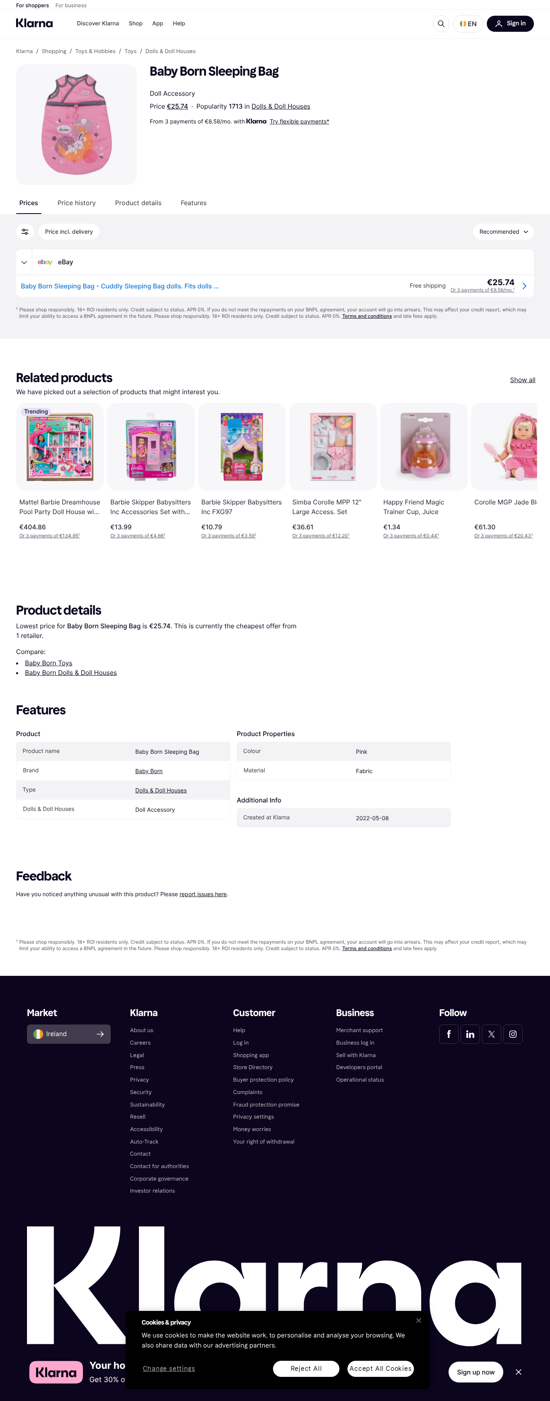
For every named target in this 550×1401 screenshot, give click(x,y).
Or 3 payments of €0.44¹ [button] (411, 536)
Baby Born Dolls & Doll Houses (71, 673)
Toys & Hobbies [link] (95, 51)
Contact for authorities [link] (159, 1166)
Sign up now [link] (476, 1372)
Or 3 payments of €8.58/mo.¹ (483, 290)
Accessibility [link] (146, 1129)
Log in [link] (241, 1042)
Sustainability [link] (147, 1104)
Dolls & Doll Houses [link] (170, 51)
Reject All (306, 1368)
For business (71, 5)
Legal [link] (137, 1055)
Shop (136, 23)
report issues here (203, 894)
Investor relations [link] (152, 1190)
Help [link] (239, 1030)
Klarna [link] (24, 51)
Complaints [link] (248, 1092)
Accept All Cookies (380, 1368)
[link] (449, 1034)
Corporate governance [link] (159, 1178)
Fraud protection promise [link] (266, 1104)
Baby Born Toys (48, 663)
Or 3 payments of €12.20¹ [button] (320, 536)
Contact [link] (140, 1153)
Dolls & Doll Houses (281, 106)
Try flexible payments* (299, 121)
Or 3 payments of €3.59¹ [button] (228, 536)
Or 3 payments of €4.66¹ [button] (137, 536)
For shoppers (32, 5)
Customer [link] (254, 1013)
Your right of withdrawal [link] (263, 1141)
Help (179, 23)
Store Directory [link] (253, 1067)
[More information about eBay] (24, 262)
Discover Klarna (98, 23)
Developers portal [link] (359, 1067)
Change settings (169, 1369)
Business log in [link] (355, 1042)
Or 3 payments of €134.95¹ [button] (49, 536)
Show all (523, 380)
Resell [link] (137, 1116)
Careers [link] (140, 1042)
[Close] (419, 1320)
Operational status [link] (360, 1079)
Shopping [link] (54, 51)
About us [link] (141, 1030)
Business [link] (355, 1013)
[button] (468, 24)
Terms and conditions (367, 316)
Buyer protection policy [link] (263, 1079)
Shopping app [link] (251, 1055)
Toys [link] (130, 51)
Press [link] (137, 1067)
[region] (278, 1350)
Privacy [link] (139, 1079)
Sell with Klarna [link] (356, 1055)
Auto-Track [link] (144, 1141)
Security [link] (141, 1092)
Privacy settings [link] (253, 1116)
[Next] (523, 471)
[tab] (28, 202)
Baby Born (149, 771)
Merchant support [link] (359, 1030)
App (157, 23)
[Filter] (25, 232)
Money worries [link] (252, 1129)
